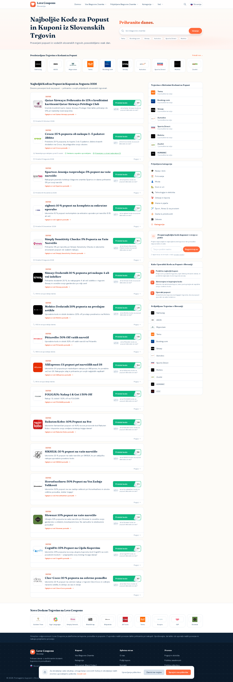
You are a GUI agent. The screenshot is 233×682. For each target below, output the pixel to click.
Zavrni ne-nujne (154, 672)
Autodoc (157, 38)
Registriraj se (191, 249)
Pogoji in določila (172, 655)
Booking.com (135, 38)
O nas (122, 655)
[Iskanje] (185, 4)
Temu (123, 38)
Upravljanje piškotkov (131, 672)
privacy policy (179, 255)
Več (159, 4)
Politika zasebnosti (173, 660)
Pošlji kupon (125, 660)
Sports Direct (171, 38)
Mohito (183, 38)
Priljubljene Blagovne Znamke (123, 4)
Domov (78, 4)
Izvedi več (81, 674)
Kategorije (146, 4)
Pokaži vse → (197, 55)
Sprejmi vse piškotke (178, 672)
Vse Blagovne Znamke (94, 4)
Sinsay (147, 38)
